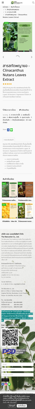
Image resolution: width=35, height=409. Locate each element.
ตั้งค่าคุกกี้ (12, 406)
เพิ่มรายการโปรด (10, 110)
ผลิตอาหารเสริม (27, 242)
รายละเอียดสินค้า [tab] (9, 140)
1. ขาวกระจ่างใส (14, 115)
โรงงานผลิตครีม (26, 239)
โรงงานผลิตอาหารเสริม (16, 239)
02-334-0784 (8, 300)
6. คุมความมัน (25, 117)
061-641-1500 (18, 305)
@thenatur (9, 327)
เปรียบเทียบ (25, 110)
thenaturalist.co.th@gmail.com (14, 325)
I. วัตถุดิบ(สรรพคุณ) (18, 120)
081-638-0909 (18, 302)
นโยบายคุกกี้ (13, 402)
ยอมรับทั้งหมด (22, 406)
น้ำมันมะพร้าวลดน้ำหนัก (20, 253)
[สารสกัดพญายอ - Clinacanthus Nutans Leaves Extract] (17, 37)
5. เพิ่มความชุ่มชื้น (13, 117)
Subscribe (5, 380)
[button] (33, 3)
